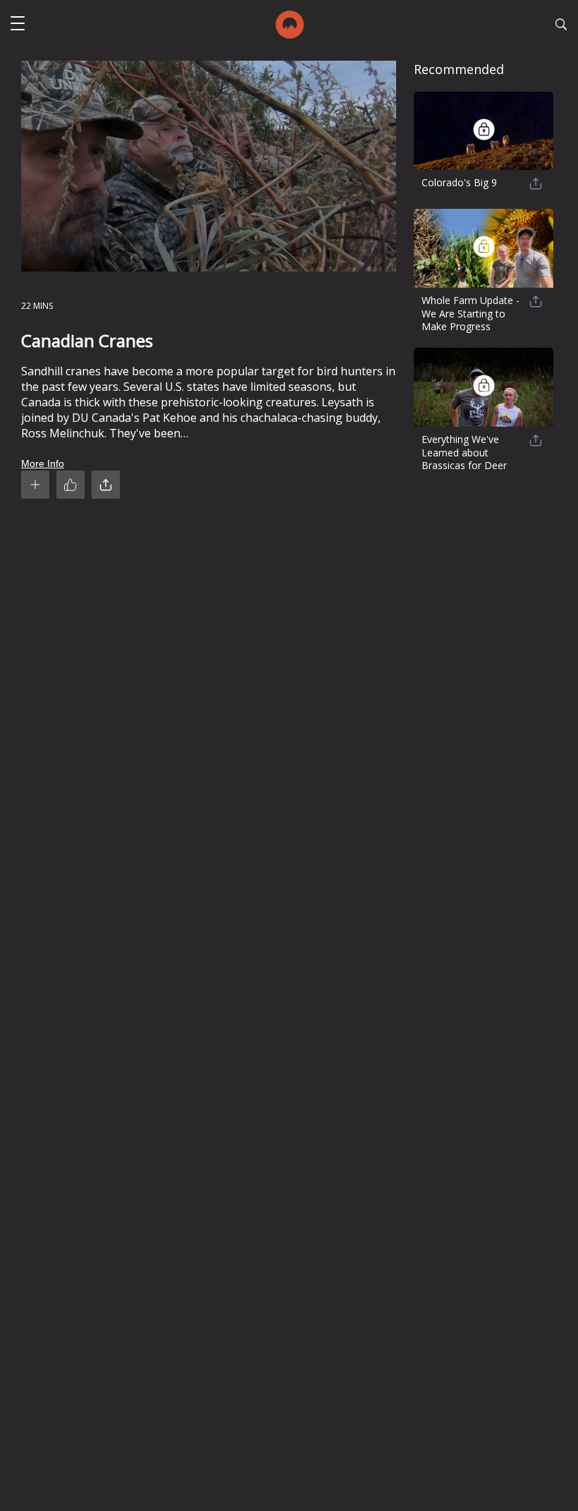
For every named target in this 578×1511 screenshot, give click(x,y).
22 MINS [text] (37, 306)
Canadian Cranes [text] (87, 340)
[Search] (561, 26)
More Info (42, 463)
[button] (18, 25)
